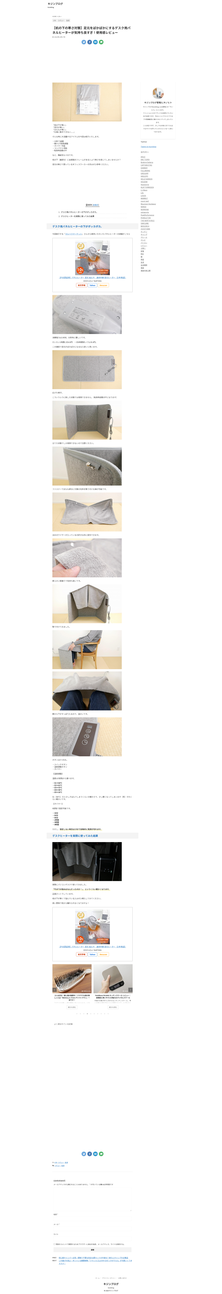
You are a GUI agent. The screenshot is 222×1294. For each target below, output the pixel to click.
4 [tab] (87, 1014)
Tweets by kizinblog (148, 146)
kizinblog (111, 1288)
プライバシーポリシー (109, 1278)
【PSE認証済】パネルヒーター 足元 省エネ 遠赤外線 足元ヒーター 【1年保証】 (92, 277)
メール (57, 1224)
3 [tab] (84, 1014)
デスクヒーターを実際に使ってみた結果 (77, 216)
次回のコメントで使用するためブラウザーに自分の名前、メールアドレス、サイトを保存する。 (90, 1244)
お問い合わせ (122, 1278)
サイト (56, 1234)
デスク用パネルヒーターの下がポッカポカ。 (79, 212)
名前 (56, 1214)
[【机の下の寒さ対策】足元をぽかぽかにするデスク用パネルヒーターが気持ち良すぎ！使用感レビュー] (95, 42)
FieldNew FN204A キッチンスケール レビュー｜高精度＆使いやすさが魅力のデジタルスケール (72, 996)
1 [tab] (77, 1014)
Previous (54, 990)
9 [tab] (104, 1014)
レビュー (61, 1162)
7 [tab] (98, 1014)
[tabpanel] (72, 987)
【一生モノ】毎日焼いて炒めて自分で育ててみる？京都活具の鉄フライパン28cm (113, 996)
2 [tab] (80, 1014)
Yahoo (92, 285)
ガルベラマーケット (73, 233)
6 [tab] (94, 1014)
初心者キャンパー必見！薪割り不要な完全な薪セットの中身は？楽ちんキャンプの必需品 (93, 1257)
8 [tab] (101, 1014)
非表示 (95, 204)
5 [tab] (91, 1014)
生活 (66, 1162)
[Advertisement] (92, 64)
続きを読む (72, 1007)
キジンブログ (55, 3)
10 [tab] (108, 1014)
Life (56, 1162)
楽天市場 (81, 285)
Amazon (103, 285)
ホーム (97, 1278)
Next (130, 990)
